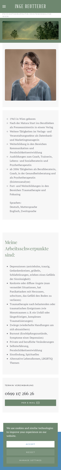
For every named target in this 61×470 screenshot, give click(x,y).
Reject (30, 452)
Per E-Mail (28, 403)
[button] (4, 6)
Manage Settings (30, 460)
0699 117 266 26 (19, 393)
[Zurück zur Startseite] (30, 6)
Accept (30, 444)
